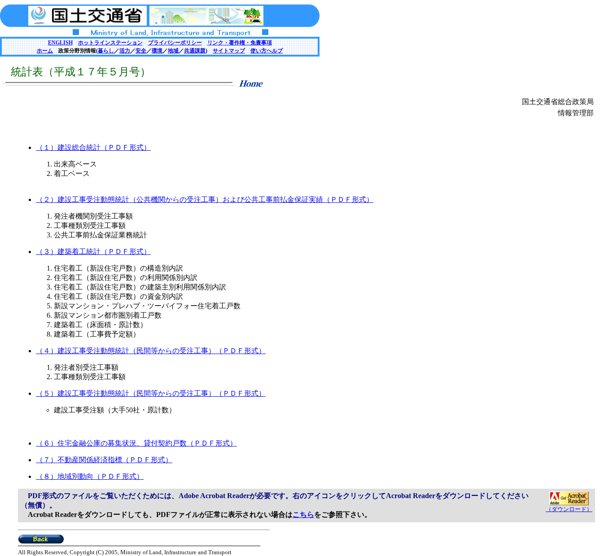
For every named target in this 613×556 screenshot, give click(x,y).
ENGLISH (60, 42)
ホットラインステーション (110, 42)
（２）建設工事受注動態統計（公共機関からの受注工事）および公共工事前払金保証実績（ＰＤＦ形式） (204, 199)
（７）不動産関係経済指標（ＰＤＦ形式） (104, 460)
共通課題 (195, 51)
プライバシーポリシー (175, 42)
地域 (173, 51)
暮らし (106, 51)
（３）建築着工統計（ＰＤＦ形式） (93, 251)
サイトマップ (229, 51)
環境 (157, 51)
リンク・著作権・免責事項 (239, 42)
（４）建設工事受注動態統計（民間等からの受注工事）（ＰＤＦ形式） (151, 351)
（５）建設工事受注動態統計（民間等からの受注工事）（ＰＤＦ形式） (151, 393)
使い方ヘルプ (266, 51)
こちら (303, 514)
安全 (141, 51)
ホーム (45, 51)
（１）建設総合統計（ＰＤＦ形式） (93, 147)
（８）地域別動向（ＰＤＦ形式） (90, 476)
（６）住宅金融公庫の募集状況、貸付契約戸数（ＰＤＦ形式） (136, 443)
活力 (124, 51)
